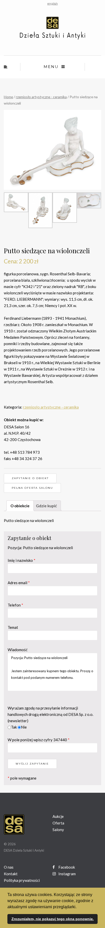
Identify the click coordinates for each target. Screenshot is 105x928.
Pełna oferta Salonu (32, 488)
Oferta (58, 823)
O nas (9, 867)
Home (8, 97)
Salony (58, 829)
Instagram (67, 873)
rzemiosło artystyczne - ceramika (41, 97)
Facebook (66, 867)
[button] (78, 907)
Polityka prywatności (22, 880)
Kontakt (11, 873)
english (52, 3)
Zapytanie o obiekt (30, 478)
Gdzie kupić (46, 505)
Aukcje (58, 816)
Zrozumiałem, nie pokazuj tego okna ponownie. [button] (52, 919)
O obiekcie (20, 505)
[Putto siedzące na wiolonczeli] (52, 150)
